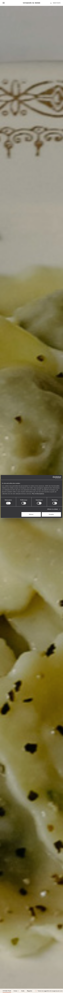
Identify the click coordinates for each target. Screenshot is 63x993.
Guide (22, 991)
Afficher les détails (52, 509)
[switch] (23, 503)
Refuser (31, 514)
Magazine (29, 991)
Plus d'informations (38, 493)
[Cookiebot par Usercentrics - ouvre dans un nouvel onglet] (54, 477)
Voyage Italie (7, 991)
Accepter (51, 514)
